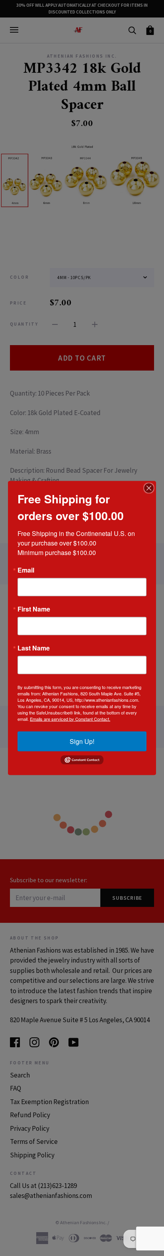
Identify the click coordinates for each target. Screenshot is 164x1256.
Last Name (34, 648)
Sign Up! (82, 740)
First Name (34, 609)
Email (26, 570)
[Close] (149, 488)
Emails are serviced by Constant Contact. (70, 718)
